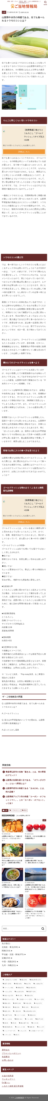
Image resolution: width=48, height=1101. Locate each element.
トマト (7, 1035)
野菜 (25, 810)
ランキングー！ (8, 1079)
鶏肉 (30, 995)
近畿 (6, 958)
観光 (7, 1011)
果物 (21, 987)
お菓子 (8, 1015)
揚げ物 (32, 987)
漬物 (33, 1015)
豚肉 (7, 1003)
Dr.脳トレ (6, 1083)
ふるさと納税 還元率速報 (12, 1086)
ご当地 (39, 984)
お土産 (20, 991)
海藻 (31, 1027)
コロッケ (21, 1027)
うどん (8, 991)
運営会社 (6, 1050)
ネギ (35, 1023)
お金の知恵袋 (7, 1076)
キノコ (8, 1019)
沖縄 (7, 1007)
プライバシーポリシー (11, 1053)
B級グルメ (9, 999)
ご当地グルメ (10, 980)
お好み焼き (30, 1011)
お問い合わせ (7, 1060)
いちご (23, 1031)
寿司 (18, 1003)
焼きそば (8, 995)
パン (30, 1019)
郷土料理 (36, 980)
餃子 (40, 1019)
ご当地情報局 (19, 1098)
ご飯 (18, 1011)
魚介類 (6, 943)
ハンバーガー (9, 1031)
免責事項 (6, 1057)
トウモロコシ (15, 810)
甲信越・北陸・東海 (13, 954)
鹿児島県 (8, 1027)
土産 (36, 1007)
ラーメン (8, 987)
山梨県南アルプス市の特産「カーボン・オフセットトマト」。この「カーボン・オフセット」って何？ (26, 799)
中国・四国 (9, 962)
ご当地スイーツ (25, 999)
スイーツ (20, 1015)
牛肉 (28, 1003)
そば (39, 1003)
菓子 (7, 984)
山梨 (4, 12)
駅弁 (19, 1019)
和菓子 (32, 991)
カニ (41, 1027)
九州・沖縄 (9, 965)
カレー (40, 999)
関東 (6, 951)
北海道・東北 (10, 947)
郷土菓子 (25, 1023)
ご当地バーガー (37, 1031)
